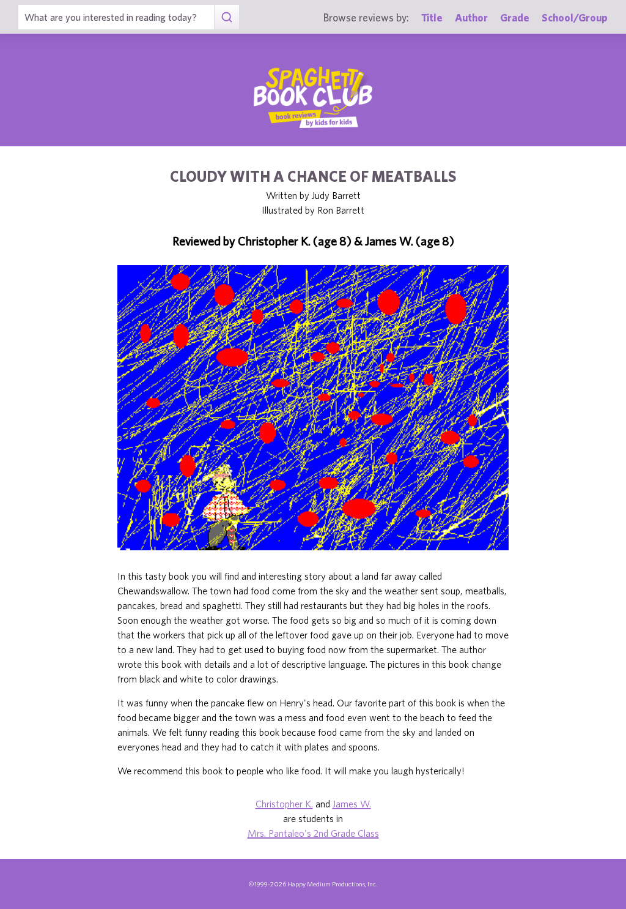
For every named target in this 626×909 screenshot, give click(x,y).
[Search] (226, 17)
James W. (352, 803)
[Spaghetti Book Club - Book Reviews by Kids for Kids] (313, 97)
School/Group (575, 17)
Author (471, 17)
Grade (514, 17)
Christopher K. (284, 803)
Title (432, 17)
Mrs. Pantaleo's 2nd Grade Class (313, 833)
